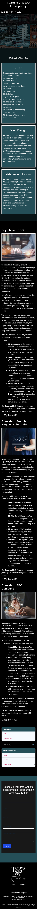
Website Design (8, 738)
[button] (34, 11)
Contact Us (21, 884)
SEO (5, 734)
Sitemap (14, 899)
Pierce (6, 760)
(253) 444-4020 (11, 11)
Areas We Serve (21, 899)
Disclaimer (5, 902)
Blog (13, 884)
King (5, 755)
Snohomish (7, 764)
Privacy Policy (28, 905)
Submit (7, 846)
